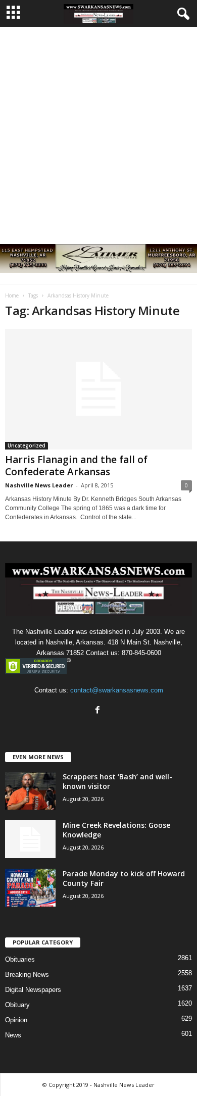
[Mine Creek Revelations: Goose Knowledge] (30, 839)
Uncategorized (26, 445)
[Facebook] (98, 711)
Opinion (16, 1020)
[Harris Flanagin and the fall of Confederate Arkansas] (98, 389)
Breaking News (27, 974)
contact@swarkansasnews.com (116, 690)
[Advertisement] (98, 130)
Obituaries (20, 959)
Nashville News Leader (39, 485)
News (13, 1035)
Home (12, 295)
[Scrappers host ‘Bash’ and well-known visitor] (30, 791)
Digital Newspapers (33, 989)
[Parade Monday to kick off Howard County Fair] (30, 888)
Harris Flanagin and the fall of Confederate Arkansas (76, 465)
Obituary (17, 1005)
